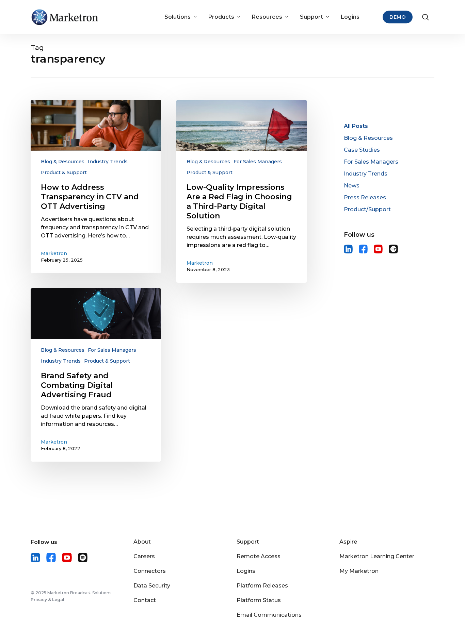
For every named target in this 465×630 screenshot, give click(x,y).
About (142, 541)
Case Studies (362, 150)
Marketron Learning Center (376, 556)
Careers (144, 556)
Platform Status (259, 600)
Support (248, 541)
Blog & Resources (62, 162)
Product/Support (367, 209)
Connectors (149, 571)
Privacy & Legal (47, 599)
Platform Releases (262, 585)
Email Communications (269, 615)
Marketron (54, 253)
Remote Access (258, 556)
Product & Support (64, 172)
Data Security (151, 585)
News (351, 185)
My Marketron (359, 571)
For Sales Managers (258, 162)
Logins (246, 571)
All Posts (356, 126)
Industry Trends (108, 162)
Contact (144, 600)
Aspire (348, 541)
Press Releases (365, 197)
